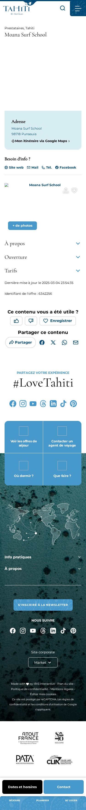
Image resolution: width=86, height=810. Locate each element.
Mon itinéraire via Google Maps (41, 141)
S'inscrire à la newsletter (43, 605)
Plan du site (65, 683)
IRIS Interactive (44, 683)
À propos (13, 568)
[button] (30, 3)
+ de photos (22, 225)
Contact (63, 787)
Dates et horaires (22, 787)
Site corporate (43, 652)
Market (40, 662)
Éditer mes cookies (43, 694)
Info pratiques (18, 557)
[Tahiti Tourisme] (16, 10)
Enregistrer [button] (61, 321)
